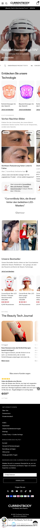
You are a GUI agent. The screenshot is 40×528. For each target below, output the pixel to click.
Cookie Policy (6, 434)
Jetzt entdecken (7, 271)
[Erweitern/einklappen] (2, 3)
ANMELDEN (20, 480)
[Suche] (7, 3)
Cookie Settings (17, 434)
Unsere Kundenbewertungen (11, 428)
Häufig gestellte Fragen (9, 455)
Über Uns (5, 410)
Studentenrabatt (7, 416)
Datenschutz (6, 413)
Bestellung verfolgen (9, 449)
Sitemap (5, 431)
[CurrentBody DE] (20, 3)
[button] (1, 388)
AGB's (4, 423)
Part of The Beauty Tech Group (20, 520)
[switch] (4, 525)
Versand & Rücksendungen (11, 446)
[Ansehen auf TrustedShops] (5, 393)
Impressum (5, 426)
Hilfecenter (6, 452)
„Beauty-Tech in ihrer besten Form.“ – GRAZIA (20, 8)
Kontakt (4, 443)
